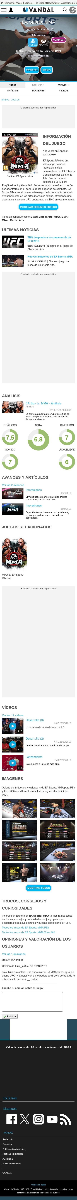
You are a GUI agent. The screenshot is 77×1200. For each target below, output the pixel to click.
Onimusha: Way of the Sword (18, 3)
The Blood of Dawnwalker (46, 3)
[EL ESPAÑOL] (72, 9)
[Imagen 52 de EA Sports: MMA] (57, 830)
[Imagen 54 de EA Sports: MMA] (57, 808)
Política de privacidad (13, 1154)
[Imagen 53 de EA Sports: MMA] (19, 830)
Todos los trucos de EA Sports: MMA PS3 (25, 927)
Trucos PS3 (32, 70)
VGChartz (7, 1173)
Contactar (7, 1144)
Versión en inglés (38, 1185)
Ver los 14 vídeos (12, 715)
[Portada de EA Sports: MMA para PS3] (20, 153)
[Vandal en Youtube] (52, 1119)
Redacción (8, 1139)
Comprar (58, 40)
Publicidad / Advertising (14, 1149)
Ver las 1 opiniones (14, 954)
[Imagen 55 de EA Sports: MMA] (19, 808)
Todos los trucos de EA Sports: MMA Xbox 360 (28, 932)
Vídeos (63, 90)
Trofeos (46, 70)
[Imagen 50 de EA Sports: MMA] (57, 851)
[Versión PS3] (33, 42)
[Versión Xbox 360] (43, 42)
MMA (50, 29)
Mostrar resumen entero (38, 207)
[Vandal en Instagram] (38, 1119)
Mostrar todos (38, 887)
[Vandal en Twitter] (25, 1119)
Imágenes (38, 90)
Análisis (12, 90)
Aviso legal (8, 1159)
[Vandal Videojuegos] (38, 9)
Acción (41, 29)
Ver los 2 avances (13, 485)
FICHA (12, 85)
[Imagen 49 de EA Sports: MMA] (19, 872)
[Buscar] (65, 9)
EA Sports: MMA (38, 21)
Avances (63, 85)
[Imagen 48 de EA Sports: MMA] (57, 872)
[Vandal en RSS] (65, 1119)
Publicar (11, 1016)
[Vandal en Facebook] (11, 1119)
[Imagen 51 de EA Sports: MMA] (19, 851)
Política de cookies (12, 1163)
